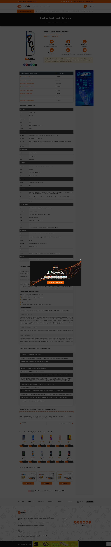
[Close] (80, 259)
